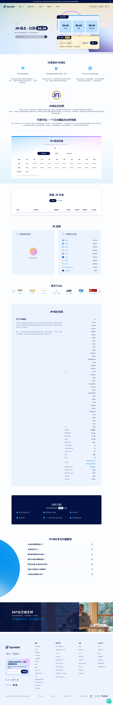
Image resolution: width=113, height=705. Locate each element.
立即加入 (24, 671)
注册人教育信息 (67, 696)
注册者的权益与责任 (83, 696)
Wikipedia (92, 467)
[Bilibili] (15, 679)
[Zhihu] (17, 679)
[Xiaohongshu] (13, 679)
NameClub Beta (60, 677)
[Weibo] (10, 679)
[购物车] (107, 6)
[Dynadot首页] (9, 6)
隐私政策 (40, 696)
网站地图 (100, 656)
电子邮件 (20, 619)
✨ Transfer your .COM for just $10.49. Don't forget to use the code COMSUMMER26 (55, 1)
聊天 (37, 619)
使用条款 (53, 696)
